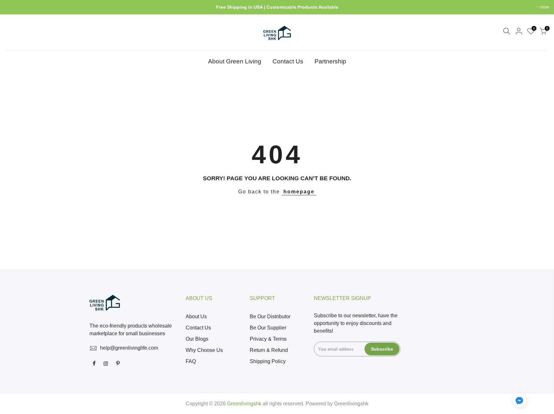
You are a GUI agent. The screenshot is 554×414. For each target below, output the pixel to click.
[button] (519, 401)
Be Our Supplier (268, 327)
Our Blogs (197, 339)
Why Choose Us (204, 350)
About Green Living (234, 61)
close (12, 7)
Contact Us (288, 61)
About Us (196, 316)
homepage (299, 191)
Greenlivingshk (351, 403)
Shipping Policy (268, 361)
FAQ (191, 361)
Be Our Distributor (270, 316)
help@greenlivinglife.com (129, 348)
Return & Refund (269, 350)
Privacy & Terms (268, 339)
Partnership (330, 61)
